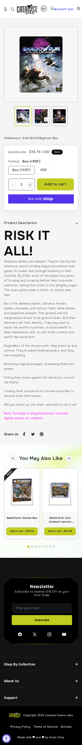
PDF (44, 170)
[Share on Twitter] (32, 434)
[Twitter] (34, 636)
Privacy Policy (20, 726)
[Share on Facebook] (24, 434)
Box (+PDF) (21, 170)
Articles (66, 726)
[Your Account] (62, 9)
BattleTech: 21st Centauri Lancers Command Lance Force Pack (60, 519)
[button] (13, 9)
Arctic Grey (56, 737)
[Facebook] (20, 636)
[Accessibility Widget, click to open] (6, 738)
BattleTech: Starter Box (22, 518)
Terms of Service (45, 726)
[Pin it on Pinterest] (41, 434)
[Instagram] (49, 636)
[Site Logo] (27, 9)
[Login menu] (43, 8)
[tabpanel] (41, 64)
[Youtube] (64, 636)
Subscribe (42, 620)
